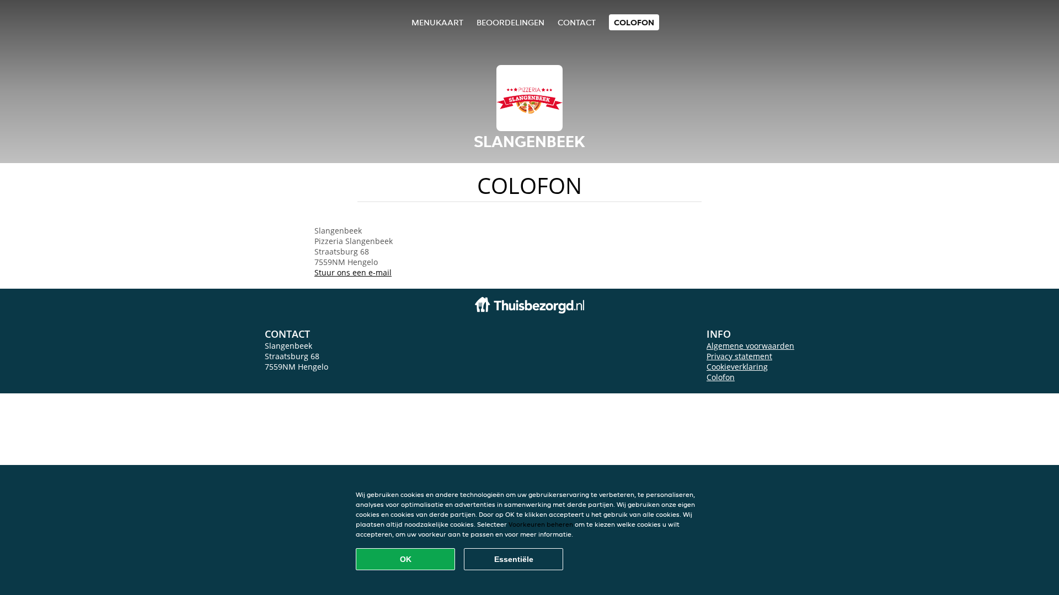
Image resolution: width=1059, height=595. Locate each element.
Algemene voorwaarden (750, 345)
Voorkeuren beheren (541, 524)
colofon (634, 22)
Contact (577, 22)
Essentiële (513, 559)
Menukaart (437, 22)
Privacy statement (739, 356)
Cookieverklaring (737, 366)
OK (405, 559)
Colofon (721, 377)
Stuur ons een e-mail (353, 272)
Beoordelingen (510, 22)
